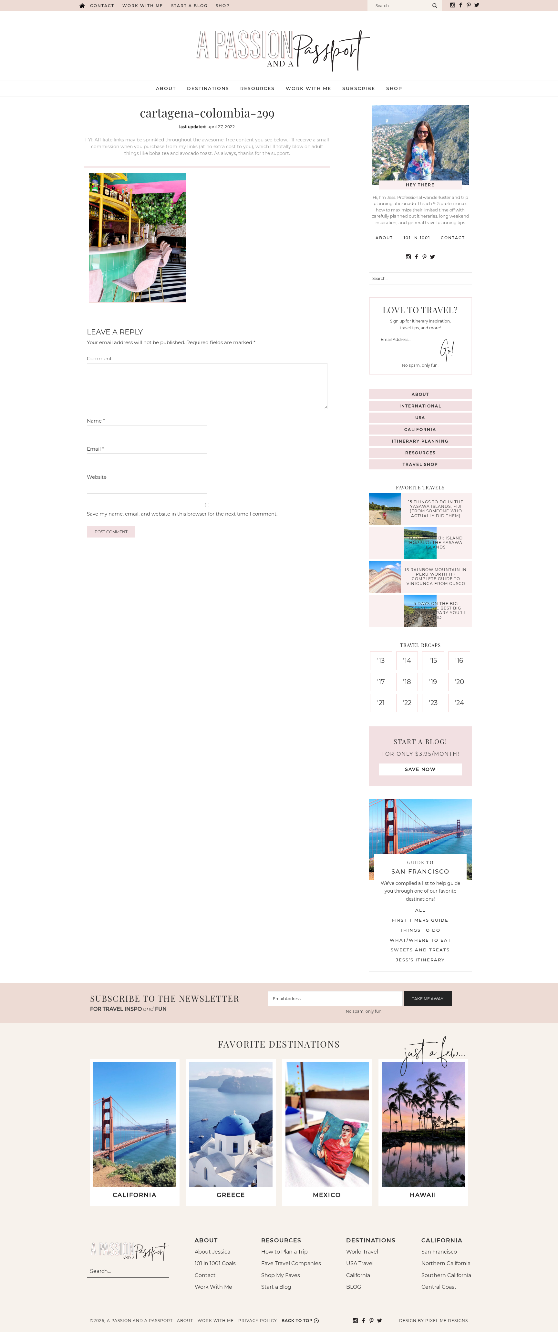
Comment (99, 358)
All (420, 910)
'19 (433, 682)
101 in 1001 (417, 237)
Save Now (420, 769)
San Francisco (439, 1252)
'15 (433, 660)
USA (420, 417)
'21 (381, 703)
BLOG (353, 1287)
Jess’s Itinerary (420, 959)
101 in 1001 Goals (215, 1263)
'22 (407, 703)
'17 (381, 682)
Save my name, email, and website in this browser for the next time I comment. (182, 514)
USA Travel (360, 1263)
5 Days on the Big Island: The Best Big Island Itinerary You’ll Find (435, 610)
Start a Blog (189, 5)
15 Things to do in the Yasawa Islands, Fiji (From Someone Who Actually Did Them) (435, 508)
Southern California (446, 1275)
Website (97, 477)
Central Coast (439, 1287)
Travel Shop (420, 464)
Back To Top (297, 1320)
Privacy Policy (257, 1320)
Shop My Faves (280, 1275)
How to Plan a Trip (284, 1252)
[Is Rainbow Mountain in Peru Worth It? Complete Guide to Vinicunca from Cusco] (386, 578)
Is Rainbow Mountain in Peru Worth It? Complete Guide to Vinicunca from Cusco (436, 576)
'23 (433, 703)
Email (95, 449)
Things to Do (420, 930)
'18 (407, 682)
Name (96, 421)
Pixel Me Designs (446, 1320)
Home (82, 5)
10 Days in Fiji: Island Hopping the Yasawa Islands (436, 543)
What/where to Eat (420, 940)
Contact (102, 5)
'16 (459, 660)
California (420, 429)
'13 (381, 660)
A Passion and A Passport (279, 44)
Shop (223, 5)
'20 (459, 682)
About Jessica (212, 1252)
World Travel (362, 1252)
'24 (459, 703)
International (420, 406)
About (384, 237)
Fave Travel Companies (291, 1263)
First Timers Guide (420, 920)
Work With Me (213, 1287)
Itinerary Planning (420, 441)
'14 (407, 660)
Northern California (445, 1263)
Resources (420, 452)
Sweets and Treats (420, 949)
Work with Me (142, 5)
